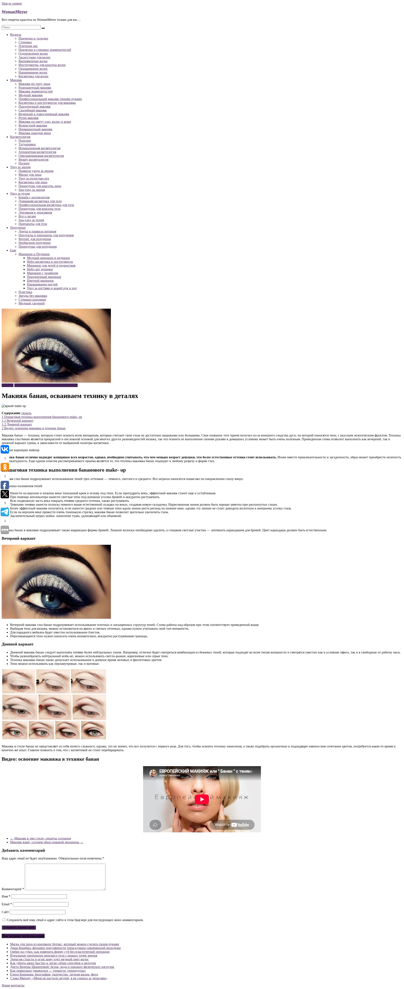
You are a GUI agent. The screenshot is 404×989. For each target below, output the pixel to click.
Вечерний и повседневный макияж (44, 114)
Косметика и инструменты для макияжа (47, 102)
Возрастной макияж (33, 125)
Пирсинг (25, 140)
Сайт (5, 912)
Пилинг (24, 163)
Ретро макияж (29, 118)
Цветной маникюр (40, 280)
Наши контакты (13, 985)
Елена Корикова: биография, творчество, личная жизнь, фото (54, 974)
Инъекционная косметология (39, 148)
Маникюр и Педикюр (34, 254)
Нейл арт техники (40, 269)
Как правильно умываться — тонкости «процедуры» (48, 970)
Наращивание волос (33, 72)
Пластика (25, 292)
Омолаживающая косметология (41, 155)
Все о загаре (27, 216)
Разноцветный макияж (35, 87)
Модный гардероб (32, 303)
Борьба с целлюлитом (34, 197)
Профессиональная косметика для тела (46, 205)
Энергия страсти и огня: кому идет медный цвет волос (49, 959)
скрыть (26, 413)
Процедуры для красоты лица (40, 186)
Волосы (15, 34)
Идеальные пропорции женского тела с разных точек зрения (53, 955)
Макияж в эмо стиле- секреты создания (40, 838)
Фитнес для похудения (35, 239)
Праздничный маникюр (44, 277)
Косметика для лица (33, 182)
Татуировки (27, 144)
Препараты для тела (33, 224)
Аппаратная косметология (37, 152)
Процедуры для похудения (38, 246)
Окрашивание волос (33, 68)
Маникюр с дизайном (42, 273)
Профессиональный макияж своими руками (50, 99)
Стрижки (25, 42)
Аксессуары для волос (34, 57)
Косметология (20, 137)
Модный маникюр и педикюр (48, 258)
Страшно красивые (32, 299)
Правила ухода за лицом (36, 171)
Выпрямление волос (33, 61)
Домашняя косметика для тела (40, 201)
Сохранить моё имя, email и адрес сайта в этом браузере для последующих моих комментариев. (75, 920)
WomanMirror (14, 11)
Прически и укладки (33, 38)
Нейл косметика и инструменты (50, 261)
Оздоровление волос (33, 53)
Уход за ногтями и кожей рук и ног (52, 288)
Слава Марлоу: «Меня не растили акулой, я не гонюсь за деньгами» (58, 978)
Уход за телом (20, 193)
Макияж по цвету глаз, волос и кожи (45, 121)
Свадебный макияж (33, 110)
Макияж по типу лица (34, 84)
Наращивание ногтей (42, 284)
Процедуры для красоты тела (39, 208)
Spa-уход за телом (31, 220)
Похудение (18, 227)
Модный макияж (31, 95)
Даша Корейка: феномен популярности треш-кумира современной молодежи (65, 948)
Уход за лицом (20, 167)
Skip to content (12, 3)
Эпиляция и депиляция (35, 212)
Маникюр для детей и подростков (51, 265)
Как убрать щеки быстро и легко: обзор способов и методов (53, 963)
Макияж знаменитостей (36, 91)
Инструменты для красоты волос (42, 65)
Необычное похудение (35, 243)
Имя (6, 896)
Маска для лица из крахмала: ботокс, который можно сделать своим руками (64, 944)
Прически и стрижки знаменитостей (45, 50)
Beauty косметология (33, 159)
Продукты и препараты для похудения (46, 235)
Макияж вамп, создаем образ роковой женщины (46, 842)
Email (7, 904)
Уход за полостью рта (34, 178)
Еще (13, 250)
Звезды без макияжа (33, 295)
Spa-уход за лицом (32, 190)
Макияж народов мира (35, 133)
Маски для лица (30, 174)
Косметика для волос (34, 76)
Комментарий (13, 889)
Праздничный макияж (34, 106)
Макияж (16, 80)
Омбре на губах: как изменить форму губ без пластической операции (60, 951)
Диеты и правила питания (37, 231)
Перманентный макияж (35, 129)
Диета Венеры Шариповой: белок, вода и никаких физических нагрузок (62, 967)
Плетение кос (28, 46)
